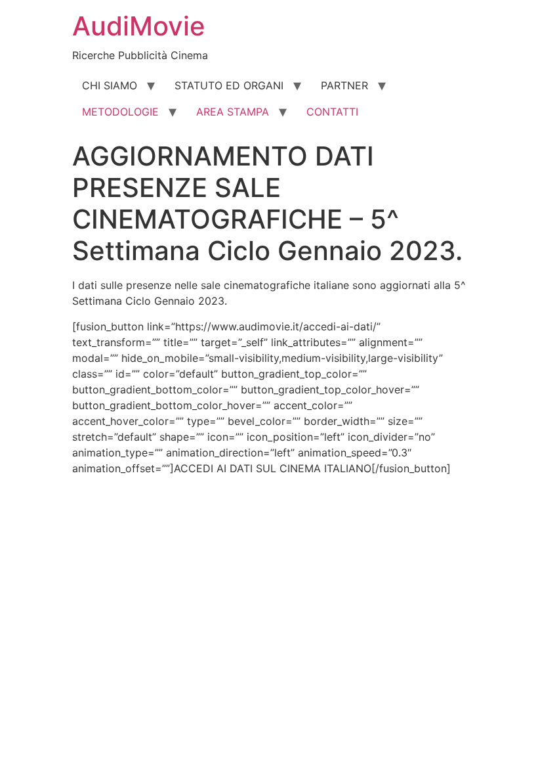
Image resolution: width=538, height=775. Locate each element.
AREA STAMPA (232, 111)
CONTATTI (332, 111)
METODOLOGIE (120, 111)
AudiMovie (138, 26)
